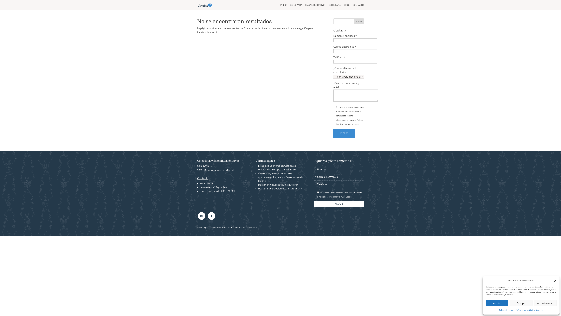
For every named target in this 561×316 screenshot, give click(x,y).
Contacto (358, 5)
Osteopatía (296, 5)
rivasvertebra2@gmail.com (214, 187)
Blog (346, 5)
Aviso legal (538, 310)
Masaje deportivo (315, 5)
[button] (555, 280)
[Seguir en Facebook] (211, 216)
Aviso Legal (354, 124)
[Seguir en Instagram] (201, 216)
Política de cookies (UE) (246, 228)
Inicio (283, 5)
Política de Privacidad (328, 196)
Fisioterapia (334, 5)
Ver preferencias (545, 303)
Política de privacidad (524, 310)
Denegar (521, 303)
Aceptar (497, 303)
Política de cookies (506, 310)
